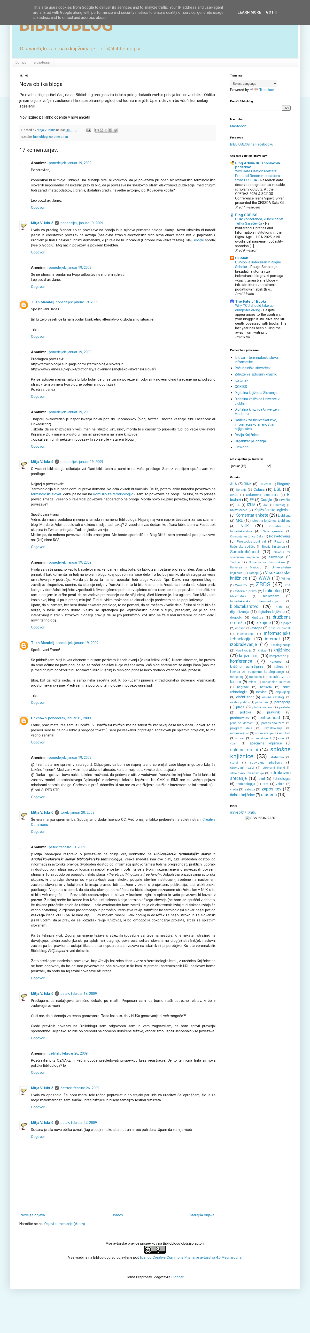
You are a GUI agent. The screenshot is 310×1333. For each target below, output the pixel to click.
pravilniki (273, 712)
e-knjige (263, 622)
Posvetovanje (280, 536)
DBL (277, 489)
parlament (262, 702)
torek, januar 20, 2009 (77, 812)
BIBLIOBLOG (66, 25)
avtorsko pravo (246, 591)
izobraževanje (243, 644)
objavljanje (283, 692)
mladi (252, 682)
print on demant (242, 723)
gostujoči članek (280, 628)
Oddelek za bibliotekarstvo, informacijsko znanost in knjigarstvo (256, 424)
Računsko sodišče (242, 546)
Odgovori (38, 207)
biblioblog (40, 136)
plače (240, 707)
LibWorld (241, 447)
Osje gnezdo (273, 531)
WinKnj (286, 578)
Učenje (254, 573)
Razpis (279, 541)
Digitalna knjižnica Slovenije (256, 393)
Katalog (280, 505)
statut (234, 762)
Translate (266, 90)
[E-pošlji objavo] (88, 130)
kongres (275, 661)
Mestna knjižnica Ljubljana (271, 520)
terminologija (245, 784)
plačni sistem (262, 707)
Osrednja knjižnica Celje (246, 536)
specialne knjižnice (265, 743)
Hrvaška (285, 500)
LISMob (241, 258)
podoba (285, 707)
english (240, 628)
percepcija (282, 702)
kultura (279, 666)
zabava (250, 789)
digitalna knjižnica (271, 612)
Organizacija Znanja (250, 441)
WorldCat (242, 585)
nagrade (243, 687)
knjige (262, 650)
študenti (269, 794)
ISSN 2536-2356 (243, 813)
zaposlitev (271, 788)
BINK (248, 484)
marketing (237, 677)
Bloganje (284, 484)
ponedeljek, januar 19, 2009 (70, 163)
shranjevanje (264, 733)
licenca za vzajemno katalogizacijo (257, 672)
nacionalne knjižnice (276, 682)
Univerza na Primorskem (267, 562)
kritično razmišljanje (247, 666)
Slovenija (276, 557)
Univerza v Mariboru (246, 567)
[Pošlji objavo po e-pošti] (96, 130)
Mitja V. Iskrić (42, 223)
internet (272, 638)
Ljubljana (284, 515)
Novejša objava (33, 1215)
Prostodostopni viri (251, 541)
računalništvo (239, 733)
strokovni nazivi (242, 767)
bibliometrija (238, 596)
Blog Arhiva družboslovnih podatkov (257, 165)
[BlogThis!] (101, 130)
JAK (266, 505)
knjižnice (282, 649)
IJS (238, 505)
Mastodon (238, 126)
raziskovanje (273, 728)
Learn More (249, 12)
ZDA (288, 585)
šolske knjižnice (242, 795)
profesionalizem (272, 723)
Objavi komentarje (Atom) (64, 1224)
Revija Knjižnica (247, 435)
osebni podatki (240, 702)
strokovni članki (274, 767)
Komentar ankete (251, 515)
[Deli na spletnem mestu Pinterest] (115, 130)
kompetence (277, 656)
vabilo (280, 784)
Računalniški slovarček (253, 368)
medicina (255, 677)
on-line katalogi (273, 697)
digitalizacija (239, 612)
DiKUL (234, 495)
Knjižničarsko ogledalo (273, 510)
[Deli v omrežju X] (106, 130)
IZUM (251, 505)
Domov (21, 62)
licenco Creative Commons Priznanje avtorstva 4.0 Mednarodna (190, 1257)
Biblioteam (42, 62)
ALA (233, 484)
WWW (264, 578)
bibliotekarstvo (244, 606)
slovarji (240, 738)
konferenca (241, 661)
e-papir (286, 623)
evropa (256, 628)
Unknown (39, 718)
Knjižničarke (238, 510)
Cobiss (259, 489)
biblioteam (271, 596)
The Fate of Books (251, 301)
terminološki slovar (46, 494)
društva (257, 617)
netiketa (266, 687)
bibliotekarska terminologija (254, 601)
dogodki (236, 617)
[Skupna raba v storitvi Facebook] (110, 130)
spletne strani (59, 136)
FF (252, 500)
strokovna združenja (266, 762)
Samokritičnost (244, 551)
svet (261, 778)
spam (234, 743)
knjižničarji (249, 655)
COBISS (241, 386)
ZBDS (263, 584)
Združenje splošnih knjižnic (256, 374)
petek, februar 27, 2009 (79, 1122)
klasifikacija (244, 650)
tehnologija (282, 778)
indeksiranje (245, 634)
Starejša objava (202, 1215)
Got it (272, 12)
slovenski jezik (261, 738)
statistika (277, 757)
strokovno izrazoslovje (247, 773)
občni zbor (245, 697)
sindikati (285, 733)
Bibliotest (265, 484)
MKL (239, 520)
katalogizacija (281, 645)
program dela (241, 728)
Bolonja (241, 489)
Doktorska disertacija (262, 495)
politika (245, 712)
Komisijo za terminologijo (113, 494)
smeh (282, 738)
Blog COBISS (246, 215)
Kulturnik (241, 380)
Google (198, 240)
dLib (279, 607)
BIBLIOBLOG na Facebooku (251, 144)
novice (261, 692)
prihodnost (269, 717)
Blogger (177, 1277)
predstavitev (239, 718)
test (265, 784)
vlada (234, 789)
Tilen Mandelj (42, 302)
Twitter (235, 562)
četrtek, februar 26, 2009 (68, 1053)
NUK (244, 525)
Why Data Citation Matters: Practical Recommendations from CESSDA (257, 175)
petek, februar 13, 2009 (67, 847)
